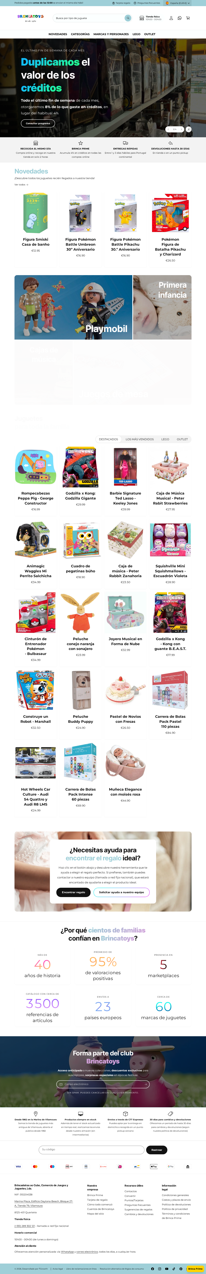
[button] (188, 18)
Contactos (131, 1191)
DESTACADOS (108, 439)
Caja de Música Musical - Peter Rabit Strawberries (170, 498)
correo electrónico (87, 1251)
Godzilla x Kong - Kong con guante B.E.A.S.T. (170, 644)
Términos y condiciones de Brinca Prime (176, 1216)
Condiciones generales (175, 1195)
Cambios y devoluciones (139, 1214)
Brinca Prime (95, 1195)
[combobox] (92, 18)
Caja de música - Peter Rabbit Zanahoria (125, 571)
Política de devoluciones (176, 1204)
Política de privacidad (175, 1209)
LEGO (165, 439)
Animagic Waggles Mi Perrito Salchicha (36, 571)
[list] (103, 150)
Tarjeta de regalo (97, 1199)
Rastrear (156, 1149)
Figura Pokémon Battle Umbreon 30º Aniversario (80, 244)
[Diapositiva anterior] (168, 129)
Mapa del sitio (95, 1213)
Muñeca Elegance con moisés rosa (125, 792)
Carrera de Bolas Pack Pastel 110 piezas (170, 721)
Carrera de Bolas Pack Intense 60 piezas (80, 794)
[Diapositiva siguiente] (181, 129)
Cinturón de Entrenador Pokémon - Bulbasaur (36, 646)
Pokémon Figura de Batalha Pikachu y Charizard (170, 246)
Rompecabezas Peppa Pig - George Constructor (35, 498)
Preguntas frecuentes (148, 3)
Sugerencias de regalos (138, 1209)
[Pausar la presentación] (189, 129)
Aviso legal (58, 1269)
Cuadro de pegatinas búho (80, 568)
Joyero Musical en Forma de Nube (125, 641)
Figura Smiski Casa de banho (35, 242)
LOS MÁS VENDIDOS (140, 439)
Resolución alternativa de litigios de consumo (122, 1269)
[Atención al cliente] (179, 18)
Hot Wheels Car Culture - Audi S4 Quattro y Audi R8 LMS (35, 796)
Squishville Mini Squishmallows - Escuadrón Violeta (170, 571)
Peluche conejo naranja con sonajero (80, 644)
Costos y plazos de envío (176, 1199)
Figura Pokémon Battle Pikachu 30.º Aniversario (125, 244)
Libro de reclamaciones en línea (81, 1269)
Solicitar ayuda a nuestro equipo (121, 892)
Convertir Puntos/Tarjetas (134, 1198)
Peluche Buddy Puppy (80, 719)
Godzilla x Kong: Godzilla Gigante (80, 495)
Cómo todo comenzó (99, 1204)
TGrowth (43, 1269)
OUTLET (182, 439)
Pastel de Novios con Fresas (125, 719)
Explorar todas (28, 112)
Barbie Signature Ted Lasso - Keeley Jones (125, 498)
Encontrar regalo (73, 892)
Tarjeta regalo (123, 3)
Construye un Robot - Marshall (35, 719)
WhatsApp (67, 1251)
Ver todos (19, 184)
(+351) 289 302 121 (24, 1225)
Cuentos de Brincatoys (100, 1209)
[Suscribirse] (145, 1084)
